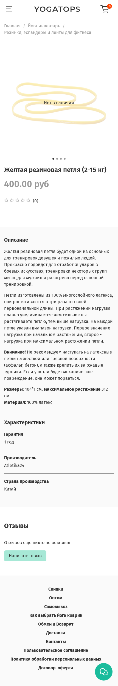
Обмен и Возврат (56, 624)
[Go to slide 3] (61, 159)
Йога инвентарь (44, 25)
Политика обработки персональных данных (55, 659)
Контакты (56, 641)
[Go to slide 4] (65, 159)
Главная (12, 25)
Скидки (55, 589)
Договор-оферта (55, 667)
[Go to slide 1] (53, 159)
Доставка (55, 632)
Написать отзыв (25, 555)
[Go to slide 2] (57, 159)
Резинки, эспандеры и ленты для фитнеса (47, 32)
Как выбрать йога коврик (55, 615)
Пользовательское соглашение (56, 650)
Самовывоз (56, 606)
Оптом (55, 597)
